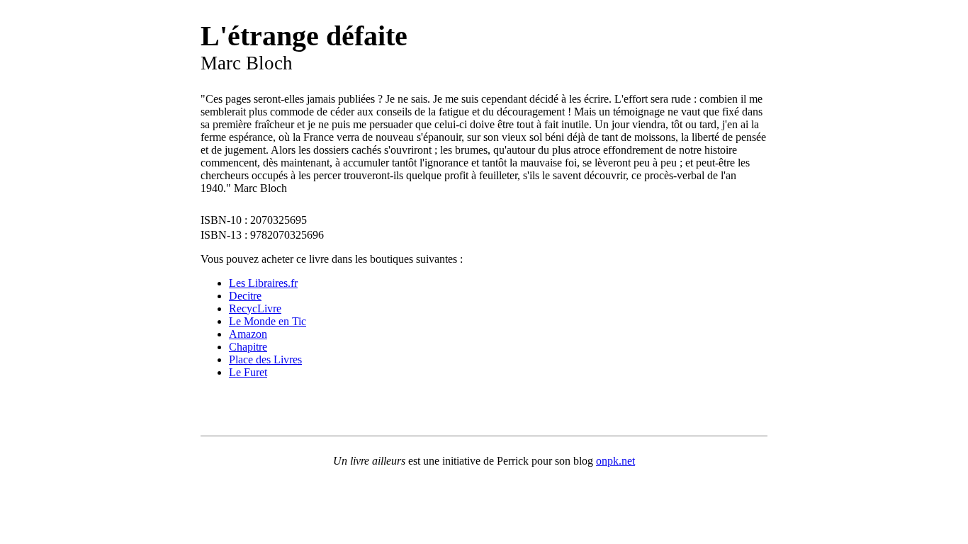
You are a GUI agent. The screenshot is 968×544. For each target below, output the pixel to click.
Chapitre (248, 347)
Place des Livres (265, 359)
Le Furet (248, 372)
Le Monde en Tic (267, 321)
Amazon (248, 334)
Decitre (245, 296)
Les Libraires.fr (263, 283)
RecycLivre (255, 308)
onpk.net (615, 461)
